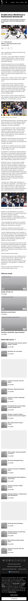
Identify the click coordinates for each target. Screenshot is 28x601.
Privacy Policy (16, 583)
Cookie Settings (14, 595)
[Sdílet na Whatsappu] (2, 48)
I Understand (14, 598)
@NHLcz (3, 43)
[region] (14, 587)
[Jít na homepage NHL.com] (2, 2)
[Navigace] (26, 2)
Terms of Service (12, 592)
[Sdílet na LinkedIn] (8, 48)
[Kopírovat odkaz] (11, 48)
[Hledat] (6, 2)
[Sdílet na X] (5, 48)
